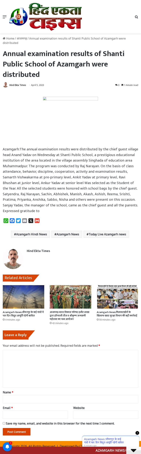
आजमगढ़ (22, 38)
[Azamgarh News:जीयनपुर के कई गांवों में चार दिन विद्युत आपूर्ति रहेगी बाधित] (23, 296)
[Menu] (4, 18)
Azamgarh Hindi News (31, 234)
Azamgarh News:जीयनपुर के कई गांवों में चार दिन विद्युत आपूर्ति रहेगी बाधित (23, 314)
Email (8, 408)
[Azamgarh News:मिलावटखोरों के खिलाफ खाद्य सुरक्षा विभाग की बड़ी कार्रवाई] (117, 296)
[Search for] (136, 18)
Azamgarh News (68, 234)
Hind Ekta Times (17, 85)
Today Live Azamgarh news (107, 234)
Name (8, 392)
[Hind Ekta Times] (45, 17)
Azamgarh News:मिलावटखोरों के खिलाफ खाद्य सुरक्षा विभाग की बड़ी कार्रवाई (117, 314)
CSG (82, 446)
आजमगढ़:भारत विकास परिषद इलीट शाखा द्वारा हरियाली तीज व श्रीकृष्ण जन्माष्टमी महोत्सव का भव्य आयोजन (69, 315)
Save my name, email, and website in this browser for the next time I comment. (60, 423)
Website (79, 408)
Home (10, 38)
